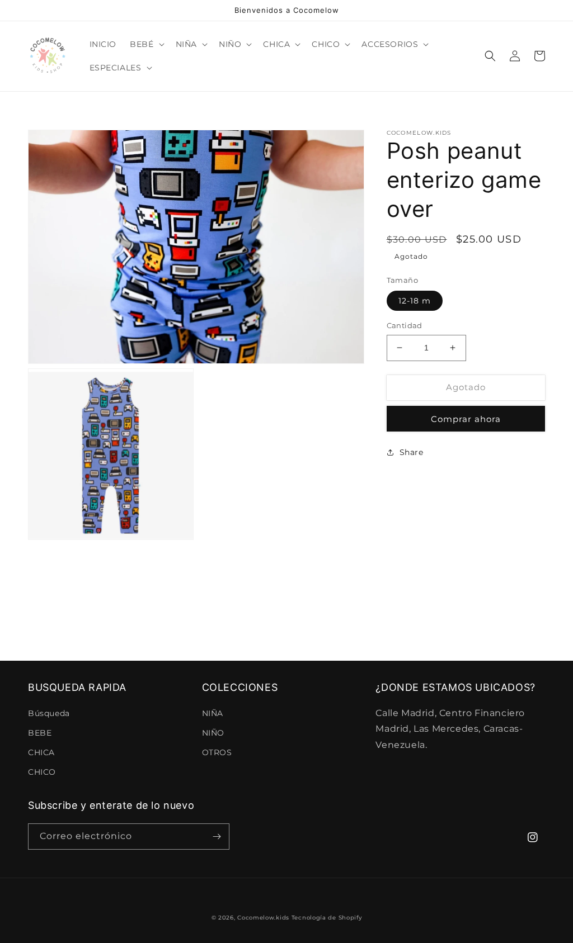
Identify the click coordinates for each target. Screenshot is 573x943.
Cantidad (404, 325)
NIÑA (212, 713)
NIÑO (213, 733)
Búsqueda (49, 713)
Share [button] (412, 452)
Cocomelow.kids (263, 917)
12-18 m (414, 301)
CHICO (42, 772)
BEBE (39, 733)
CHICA (41, 752)
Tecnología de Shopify (327, 917)
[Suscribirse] (216, 836)
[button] (145, 44)
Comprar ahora (466, 419)
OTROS (217, 752)
